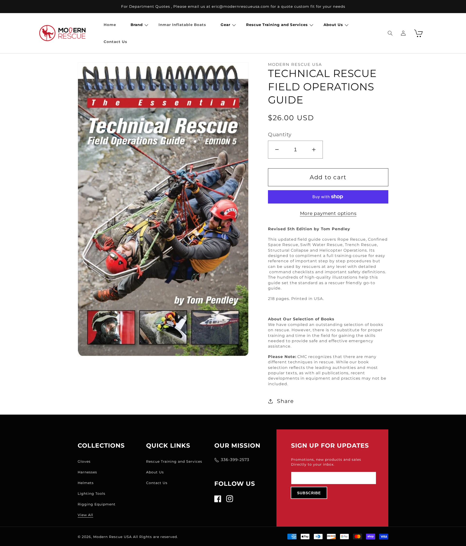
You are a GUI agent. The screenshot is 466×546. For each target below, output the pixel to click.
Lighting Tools (91, 493)
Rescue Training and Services (174, 461)
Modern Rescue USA (112, 537)
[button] (137, 24)
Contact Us (156, 483)
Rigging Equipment (97, 504)
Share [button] (285, 401)
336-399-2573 (235, 459)
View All (85, 515)
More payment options (328, 213)
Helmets (86, 483)
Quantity (279, 134)
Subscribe (309, 493)
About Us (155, 472)
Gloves (84, 461)
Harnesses (87, 472)
